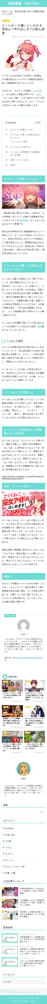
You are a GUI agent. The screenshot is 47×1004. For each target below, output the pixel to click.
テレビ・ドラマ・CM (15, 867)
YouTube (5, 20)
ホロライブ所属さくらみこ (23, 130)
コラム (8, 847)
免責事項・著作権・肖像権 (30, 998)
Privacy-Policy (13, 998)
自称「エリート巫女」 (21, 160)
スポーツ (9, 854)
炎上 (40, 326)
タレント (9, 860)
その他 (8, 841)
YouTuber (23, 220)
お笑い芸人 (10, 835)
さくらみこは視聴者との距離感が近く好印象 (26, 153)
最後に (14, 165)
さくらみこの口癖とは (21, 147)
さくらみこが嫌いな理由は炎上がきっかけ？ (26, 136)
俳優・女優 (10, 873)
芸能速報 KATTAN (23, 3)
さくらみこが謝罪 (20, 142)
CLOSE (37, 122)
